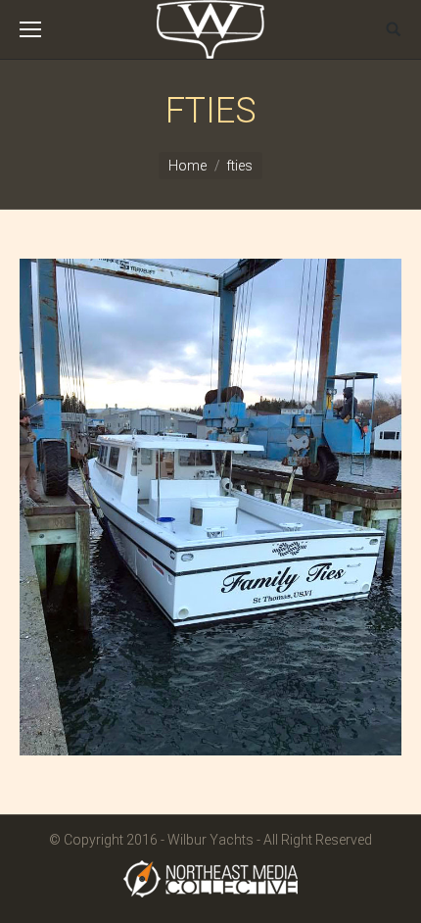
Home (187, 165)
